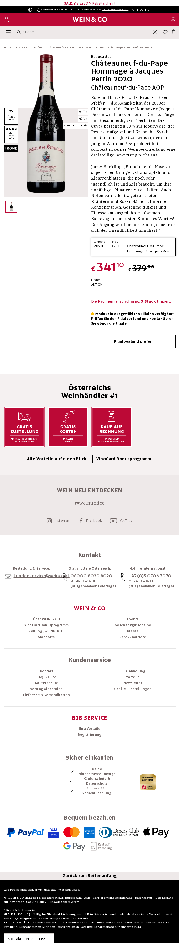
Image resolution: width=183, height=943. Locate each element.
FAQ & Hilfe (46, 677)
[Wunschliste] (165, 32)
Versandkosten (69, 889)
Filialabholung (132, 671)
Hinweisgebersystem (63, 901)
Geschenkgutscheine (133, 625)
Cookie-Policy (36, 901)
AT (134, 10)
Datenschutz (144, 897)
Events (132, 619)
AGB (87, 897)
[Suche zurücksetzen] (154, 32)
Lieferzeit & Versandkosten (46, 695)
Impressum (73, 897)
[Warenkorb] (173, 31)
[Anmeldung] (6, 19)
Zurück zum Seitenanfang (90, 875)
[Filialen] (173, 19)
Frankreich (23, 47)
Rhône (38, 47)
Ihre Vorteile (90, 729)
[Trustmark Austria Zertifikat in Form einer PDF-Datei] (148, 782)
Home (7, 47)
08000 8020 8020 (91, 575)
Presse (133, 631)
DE (142, 10)
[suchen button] (20, 32)
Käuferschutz (46, 683)
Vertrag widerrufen (46, 689)
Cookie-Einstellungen (133, 689)
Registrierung (90, 734)
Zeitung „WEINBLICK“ (46, 631)
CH (149, 10)
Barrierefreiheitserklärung (113, 897)
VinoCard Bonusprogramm (123, 458)
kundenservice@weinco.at (115, 9)
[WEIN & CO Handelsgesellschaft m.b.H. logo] (89, 19)
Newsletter (133, 683)
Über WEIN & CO (46, 619)
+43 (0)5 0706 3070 (150, 575)
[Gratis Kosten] (68, 427)
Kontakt (46, 671)
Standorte (46, 637)
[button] (30, 9)
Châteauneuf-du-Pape (60, 47)
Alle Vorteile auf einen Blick (56, 458)
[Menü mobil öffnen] (8, 32)
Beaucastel (85, 47)
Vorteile (133, 677)
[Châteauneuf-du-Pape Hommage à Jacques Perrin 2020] (11, 207)
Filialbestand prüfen (133, 341)
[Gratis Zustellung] (24, 427)
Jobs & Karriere (133, 637)
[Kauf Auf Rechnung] (111, 427)
